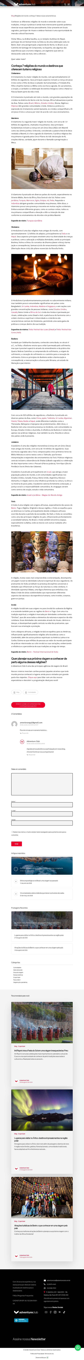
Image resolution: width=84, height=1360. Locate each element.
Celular (13, 820)
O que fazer (16, 977)
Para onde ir (16, 980)
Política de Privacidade (37, 1353)
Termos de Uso (49, 1353)
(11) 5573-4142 (51, 1284)
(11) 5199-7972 (51, 1288)
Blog (12, 16)
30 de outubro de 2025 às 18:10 (36, 743)
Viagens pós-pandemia (20, 982)
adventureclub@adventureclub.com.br (58, 1280)
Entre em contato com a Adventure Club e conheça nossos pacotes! (28, 705)
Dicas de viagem (18, 972)
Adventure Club (33, 741)
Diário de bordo (17, 970)
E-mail (13, 810)
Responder (25, 733)
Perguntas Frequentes (25, 1296)
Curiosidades (32, 692)
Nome (13, 801)
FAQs (15, 1296)
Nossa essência (18, 975)
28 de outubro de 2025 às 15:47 (29, 725)
